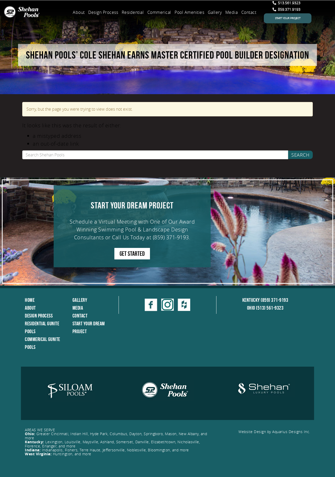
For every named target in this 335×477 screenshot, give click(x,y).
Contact (248, 12)
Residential (133, 12)
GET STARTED (132, 253)
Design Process (103, 12)
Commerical (159, 12)
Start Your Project (287, 18)
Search (300, 155)
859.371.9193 (288, 9)
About (79, 12)
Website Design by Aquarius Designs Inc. (274, 431)
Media (231, 12)
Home (30, 300)
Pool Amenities (189, 12)
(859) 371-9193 (171, 237)
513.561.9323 (288, 2)
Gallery (215, 12)
